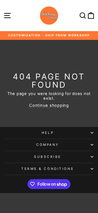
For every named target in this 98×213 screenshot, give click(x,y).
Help (48, 133)
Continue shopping (49, 105)
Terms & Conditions (47, 169)
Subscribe (47, 157)
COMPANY (47, 145)
